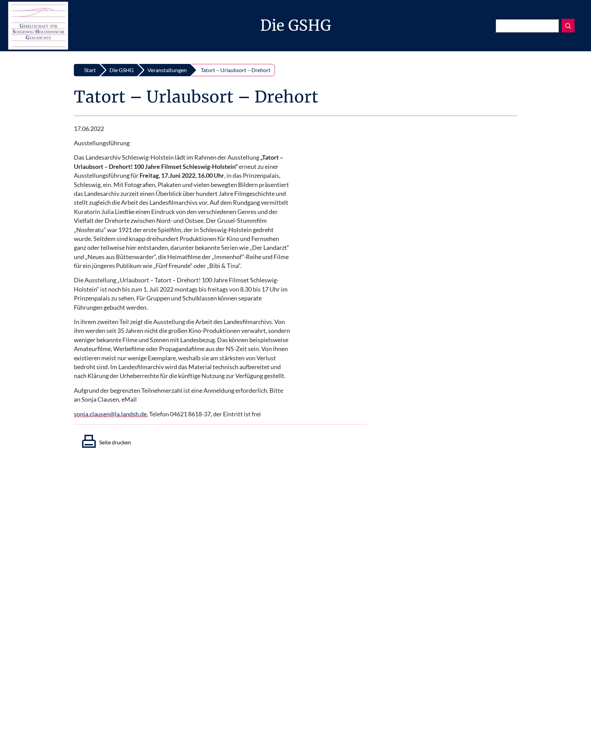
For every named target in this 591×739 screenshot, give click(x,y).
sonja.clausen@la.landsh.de (110, 414)
